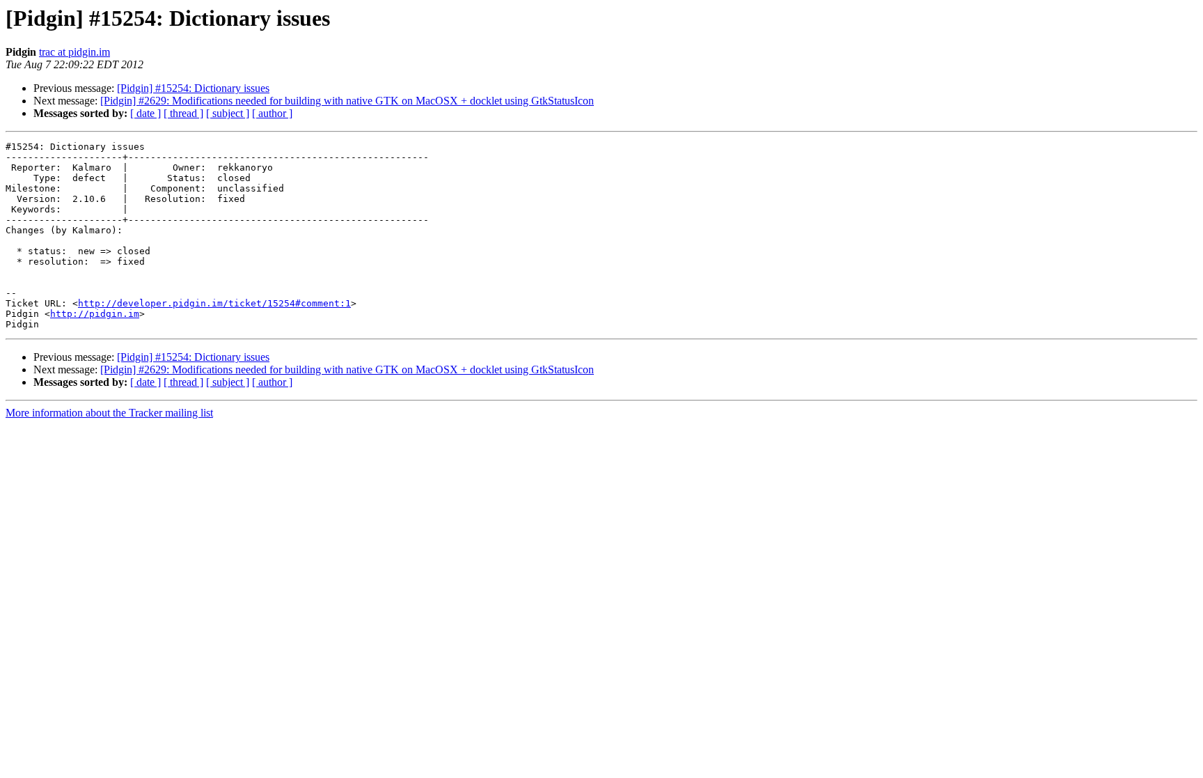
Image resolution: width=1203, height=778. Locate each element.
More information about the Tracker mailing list (109, 413)
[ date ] (145, 113)
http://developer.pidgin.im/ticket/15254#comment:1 (214, 303)
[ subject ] (227, 113)
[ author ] (272, 113)
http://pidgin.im (94, 314)
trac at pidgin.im (74, 52)
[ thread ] (183, 113)
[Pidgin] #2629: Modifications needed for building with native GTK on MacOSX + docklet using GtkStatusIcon (347, 101)
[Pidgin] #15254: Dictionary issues (193, 88)
